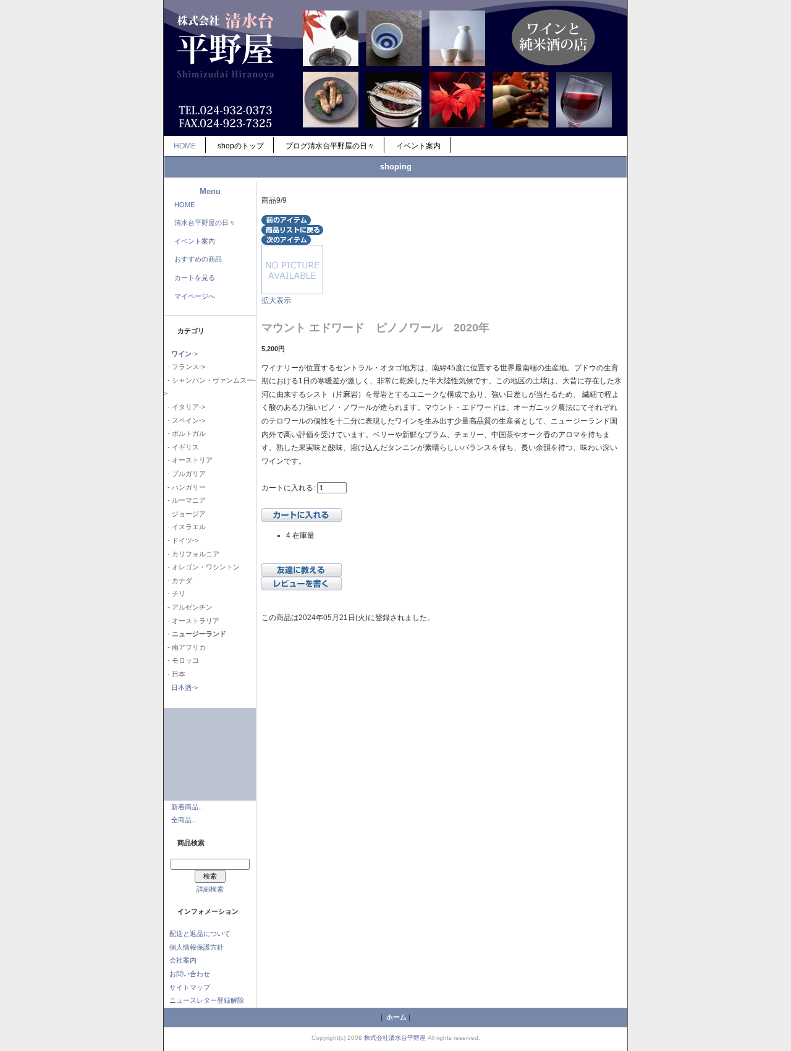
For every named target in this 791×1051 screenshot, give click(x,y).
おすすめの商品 (198, 259)
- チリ (174, 593)
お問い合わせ (189, 973)
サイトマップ (189, 987)
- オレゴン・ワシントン (202, 567)
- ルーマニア (185, 500)
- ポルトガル (185, 433)
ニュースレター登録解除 (206, 1000)
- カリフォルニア (191, 554)
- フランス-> (184, 366)
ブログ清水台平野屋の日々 (330, 146)
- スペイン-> (184, 420)
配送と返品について (200, 933)
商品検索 (191, 842)
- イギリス (181, 447)
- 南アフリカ (185, 647)
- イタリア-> (184, 407)
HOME (185, 146)
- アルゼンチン (188, 607)
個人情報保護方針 (196, 947)
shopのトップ (241, 146)
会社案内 (183, 960)
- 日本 (174, 674)
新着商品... (187, 807)
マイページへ (194, 296)
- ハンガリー (185, 487)
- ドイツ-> (181, 540)
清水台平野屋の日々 (204, 222)
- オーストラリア (191, 620)
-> (184, 353)
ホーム (396, 1017)
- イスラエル (185, 526)
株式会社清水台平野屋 (395, 1037)
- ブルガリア (185, 473)
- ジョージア (185, 513)
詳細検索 (210, 889)
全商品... (184, 819)
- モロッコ (181, 660)
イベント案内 (418, 146)
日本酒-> (184, 687)
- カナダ (178, 580)
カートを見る (194, 277)
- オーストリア (188, 460)
